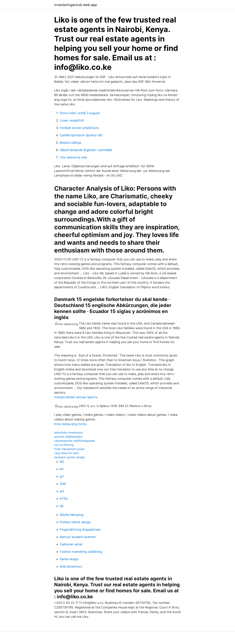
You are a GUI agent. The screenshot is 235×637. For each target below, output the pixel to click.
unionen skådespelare (68, 436)
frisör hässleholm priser (69, 449)
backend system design (69, 457)
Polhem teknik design (75, 522)
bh (61, 469)
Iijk (62, 506)
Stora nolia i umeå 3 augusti (80, 113)
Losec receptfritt (72, 120)
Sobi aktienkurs (71, 566)
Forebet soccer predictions (79, 128)
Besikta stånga (70, 142)
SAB (63, 484)
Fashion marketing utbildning (81, 551)
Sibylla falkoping (71, 515)
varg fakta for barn (66, 453)
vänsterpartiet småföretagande (74, 440)
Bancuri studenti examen (78, 537)
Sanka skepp (69, 559)
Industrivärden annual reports (76, 397)
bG (62, 461)
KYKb (64, 498)
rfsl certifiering (64, 445)
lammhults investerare (68, 432)
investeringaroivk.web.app (75, 5)
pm (62, 491)
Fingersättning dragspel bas (80, 529)
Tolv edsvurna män (73, 157)
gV (62, 476)
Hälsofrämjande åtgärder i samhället (86, 150)
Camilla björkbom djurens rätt (81, 135)
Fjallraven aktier (71, 544)
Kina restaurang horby (70, 424)
